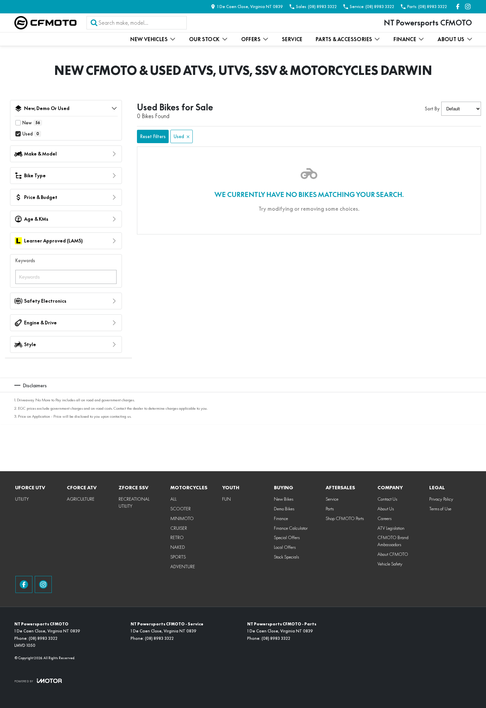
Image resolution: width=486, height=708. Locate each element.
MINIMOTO (182, 518)
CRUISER (178, 528)
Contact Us (387, 499)
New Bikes (283, 499)
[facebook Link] (458, 6)
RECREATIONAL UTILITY (134, 502)
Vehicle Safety (389, 564)
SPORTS (178, 557)
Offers (251, 39)
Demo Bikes (284, 508)
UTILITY (22, 499)
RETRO (177, 537)
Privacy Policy (441, 499)
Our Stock (204, 39)
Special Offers (287, 537)
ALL (173, 499)
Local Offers (285, 547)
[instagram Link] (468, 6)
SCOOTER (180, 508)
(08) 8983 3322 (43, 638)
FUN (226, 499)
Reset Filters (153, 136)
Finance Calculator (291, 528)
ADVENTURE (182, 566)
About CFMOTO (392, 554)
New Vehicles (149, 39)
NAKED (177, 547)
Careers (384, 518)
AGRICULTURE (81, 499)
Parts (330, 508)
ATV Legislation (390, 528)
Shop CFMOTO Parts (345, 518)
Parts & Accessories (344, 39)
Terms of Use (440, 508)
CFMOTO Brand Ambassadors (393, 541)
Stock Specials (286, 557)
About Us (451, 39)
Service (292, 39)
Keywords (25, 260)
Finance (404, 39)
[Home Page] (45, 22)
